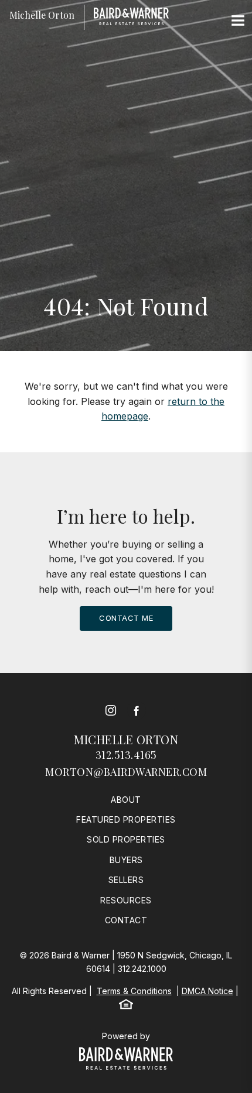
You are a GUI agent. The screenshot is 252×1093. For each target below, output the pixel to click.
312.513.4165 (126, 755)
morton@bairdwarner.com (126, 772)
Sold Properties (126, 839)
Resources (126, 900)
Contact (126, 920)
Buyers (126, 860)
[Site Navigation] (238, 21)
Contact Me (126, 618)
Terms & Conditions (134, 991)
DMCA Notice (207, 991)
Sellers (126, 880)
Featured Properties (126, 819)
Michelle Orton (126, 739)
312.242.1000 (142, 969)
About (126, 800)
